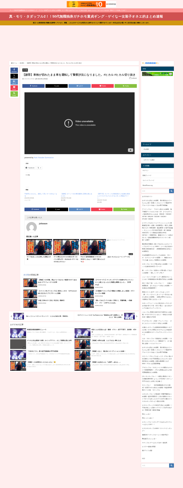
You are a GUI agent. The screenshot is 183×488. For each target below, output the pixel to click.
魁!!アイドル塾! (147, 450)
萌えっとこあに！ (148, 418)
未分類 (25, 70)
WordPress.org (148, 185)
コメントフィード (148, 180)
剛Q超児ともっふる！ (149, 438)
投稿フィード (147, 175)
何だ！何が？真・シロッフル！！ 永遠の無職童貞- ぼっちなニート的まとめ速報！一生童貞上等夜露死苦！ (157, 285)
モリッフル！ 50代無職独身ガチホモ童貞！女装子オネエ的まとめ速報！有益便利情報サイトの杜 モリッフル (157, 387)
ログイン (145, 170)
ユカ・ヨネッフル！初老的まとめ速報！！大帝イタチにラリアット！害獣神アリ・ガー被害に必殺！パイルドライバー (157, 341)
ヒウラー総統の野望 (148, 446)
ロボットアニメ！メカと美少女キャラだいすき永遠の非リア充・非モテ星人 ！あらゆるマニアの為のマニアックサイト (157, 305)
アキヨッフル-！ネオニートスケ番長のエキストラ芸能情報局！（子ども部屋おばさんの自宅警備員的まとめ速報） (157, 370)
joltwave (134, 78)
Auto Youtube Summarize (44, 157)
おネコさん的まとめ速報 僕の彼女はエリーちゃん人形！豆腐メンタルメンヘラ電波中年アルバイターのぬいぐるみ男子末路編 (157, 203)
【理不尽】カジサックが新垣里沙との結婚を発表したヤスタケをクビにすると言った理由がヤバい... (113, 196)
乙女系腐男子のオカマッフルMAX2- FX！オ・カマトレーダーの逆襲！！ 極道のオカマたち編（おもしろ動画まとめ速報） (157, 257)
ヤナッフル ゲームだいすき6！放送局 (154, 442)
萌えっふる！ (146, 414)
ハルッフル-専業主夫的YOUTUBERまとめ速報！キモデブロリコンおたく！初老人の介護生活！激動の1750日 (157, 314)
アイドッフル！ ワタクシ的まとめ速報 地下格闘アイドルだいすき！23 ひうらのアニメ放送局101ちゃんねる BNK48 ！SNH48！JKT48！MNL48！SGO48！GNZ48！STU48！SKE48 (157, 214)
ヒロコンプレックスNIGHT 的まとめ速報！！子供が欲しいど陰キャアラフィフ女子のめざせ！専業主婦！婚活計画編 (157, 407)
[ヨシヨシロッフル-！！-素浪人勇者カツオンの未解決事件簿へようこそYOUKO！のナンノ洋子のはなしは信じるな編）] (157, 379)
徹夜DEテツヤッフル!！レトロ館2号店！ (155, 434)
